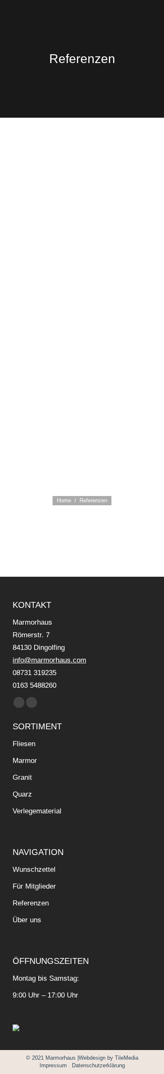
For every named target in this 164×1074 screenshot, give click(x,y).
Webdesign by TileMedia (108, 1058)
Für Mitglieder (34, 886)
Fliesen (24, 744)
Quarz (22, 794)
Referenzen (31, 903)
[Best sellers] (84, 152)
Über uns (27, 920)
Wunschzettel (34, 869)
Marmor (25, 761)
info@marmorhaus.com (49, 660)
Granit (22, 777)
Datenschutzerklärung (97, 1065)
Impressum (53, 1065)
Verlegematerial (37, 811)
